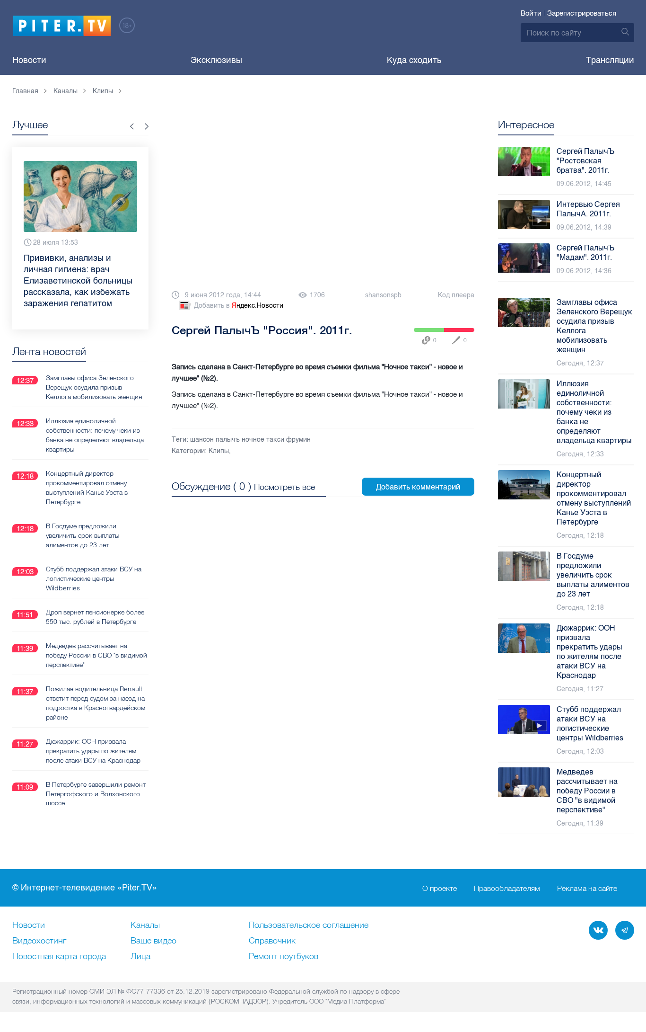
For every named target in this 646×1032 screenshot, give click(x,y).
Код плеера (456, 295)
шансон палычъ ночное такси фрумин (250, 440)
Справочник (272, 941)
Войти (531, 13)
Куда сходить (414, 60)
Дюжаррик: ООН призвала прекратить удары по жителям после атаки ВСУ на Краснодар (93, 751)
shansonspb (383, 295)
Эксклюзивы (216, 60)
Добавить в (238, 306)
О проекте (439, 888)
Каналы (145, 925)
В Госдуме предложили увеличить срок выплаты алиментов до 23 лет (82, 535)
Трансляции (610, 60)
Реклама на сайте (587, 888)
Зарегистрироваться (581, 13)
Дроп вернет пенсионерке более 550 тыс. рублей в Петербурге (95, 617)
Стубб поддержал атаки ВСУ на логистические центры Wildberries (93, 578)
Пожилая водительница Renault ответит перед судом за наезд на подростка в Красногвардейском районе (95, 703)
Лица (140, 956)
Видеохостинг (39, 941)
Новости (29, 60)
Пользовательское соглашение (308, 925)
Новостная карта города (59, 956)
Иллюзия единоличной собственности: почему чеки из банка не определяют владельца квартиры (95, 435)
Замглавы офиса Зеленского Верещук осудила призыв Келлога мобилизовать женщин (94, 387)
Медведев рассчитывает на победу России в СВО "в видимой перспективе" (96, 655)
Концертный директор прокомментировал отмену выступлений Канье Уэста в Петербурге (87, 487)
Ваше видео (153, 941)
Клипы (219, 451)
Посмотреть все (284, 486)
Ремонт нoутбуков (283, 956)
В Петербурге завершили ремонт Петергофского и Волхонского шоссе (96, 794)
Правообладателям (507, 888)
